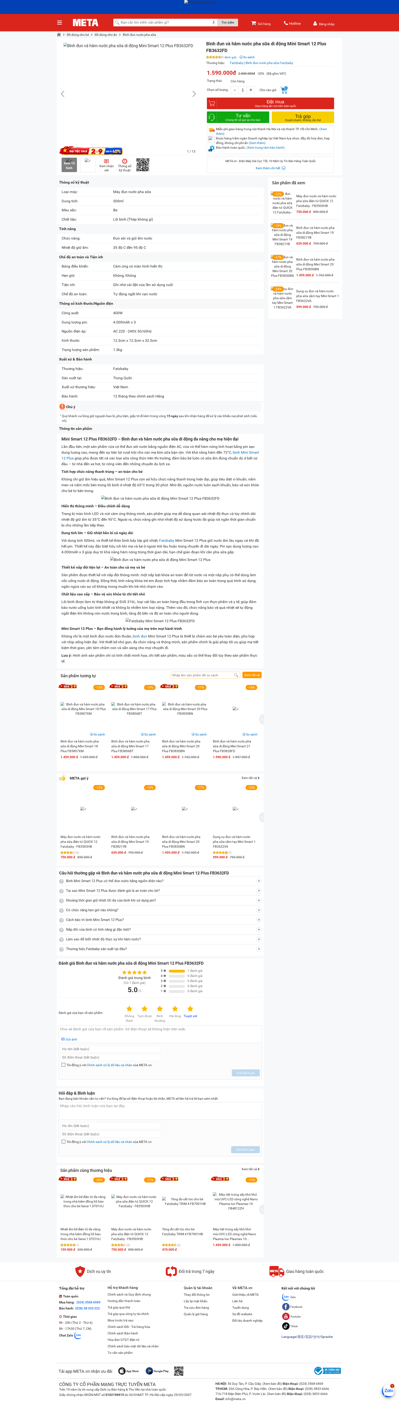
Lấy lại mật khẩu (195, 1301)
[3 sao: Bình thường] (160, 1009)
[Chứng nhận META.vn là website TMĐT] (327, 1375)
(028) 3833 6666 (316, 1389)
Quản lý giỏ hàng (196, 1314)
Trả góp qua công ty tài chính (128, 1314)
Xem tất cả (252, 675)
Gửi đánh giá (246, 1073)
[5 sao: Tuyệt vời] (190, 1009)
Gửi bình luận (245, 1150)
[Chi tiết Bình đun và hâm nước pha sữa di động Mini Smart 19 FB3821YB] (282, 234)
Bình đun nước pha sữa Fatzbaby (269, 63)
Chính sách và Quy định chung (129, 1294)
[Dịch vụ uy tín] (93, 1276)
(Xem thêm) (257, 143)
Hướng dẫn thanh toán (124, 1301)
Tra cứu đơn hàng (196, 1307)
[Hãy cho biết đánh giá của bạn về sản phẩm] (160, 1034)
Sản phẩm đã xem (288, 182)
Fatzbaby (237, 63)
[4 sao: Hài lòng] (175, 1009)
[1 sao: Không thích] (129, 1009)
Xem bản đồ (272, 1384)
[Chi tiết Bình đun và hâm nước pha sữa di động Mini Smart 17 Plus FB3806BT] (134, 709)
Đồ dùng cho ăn (106, 35)
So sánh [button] (99, 734)
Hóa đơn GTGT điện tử (123, 1340)
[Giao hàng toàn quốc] (296, 1276)
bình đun (140, 636)
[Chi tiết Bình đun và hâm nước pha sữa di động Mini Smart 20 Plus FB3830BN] (185, 709)
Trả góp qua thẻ (119, 1307)
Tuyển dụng (240, 1307)
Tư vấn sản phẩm (120, 1353)
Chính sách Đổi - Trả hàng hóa (129, 1327)
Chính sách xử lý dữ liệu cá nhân (109, 1065)
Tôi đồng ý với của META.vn (109, 1065)
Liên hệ (237, 1301)
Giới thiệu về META (245, 1294)
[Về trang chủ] (59, 34)
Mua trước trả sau (120, 1320)
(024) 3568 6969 (88, 1302)
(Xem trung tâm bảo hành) (266, 147)
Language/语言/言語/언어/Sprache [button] (307, 1337)
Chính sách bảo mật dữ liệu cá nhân (133, 1346)
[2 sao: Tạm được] (145, 1009)
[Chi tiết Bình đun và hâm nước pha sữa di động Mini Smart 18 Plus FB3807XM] (83, 709)
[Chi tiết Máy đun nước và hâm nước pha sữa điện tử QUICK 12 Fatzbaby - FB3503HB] (134, 1201)
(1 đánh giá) (228, 57)
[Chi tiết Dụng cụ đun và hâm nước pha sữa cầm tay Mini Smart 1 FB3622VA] (282, 298)
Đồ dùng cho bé (78, 35)
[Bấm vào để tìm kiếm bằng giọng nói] (213, 22)
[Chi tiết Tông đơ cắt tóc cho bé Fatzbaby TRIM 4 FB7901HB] (185, 1201)
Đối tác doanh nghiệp (247, 1320)
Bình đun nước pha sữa (139, 35)
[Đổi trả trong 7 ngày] (190, 1276)
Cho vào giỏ (268, 90)
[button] (192, 93)
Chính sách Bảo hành (123, 1333)
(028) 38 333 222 (87, 1308)
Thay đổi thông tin (197, 1294)
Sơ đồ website (242, 1314)
